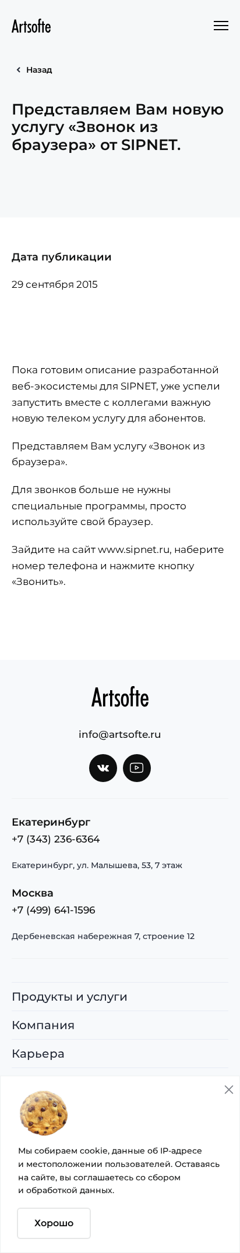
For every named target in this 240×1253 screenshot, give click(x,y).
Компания (43, 1025)
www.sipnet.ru (134, 549)
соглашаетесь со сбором (127, 1177)
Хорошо (53, 1223)
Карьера (38, 1054)
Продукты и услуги (70, 997)
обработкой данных (69, 1190)
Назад (39, 70)
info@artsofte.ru (120, 734)
